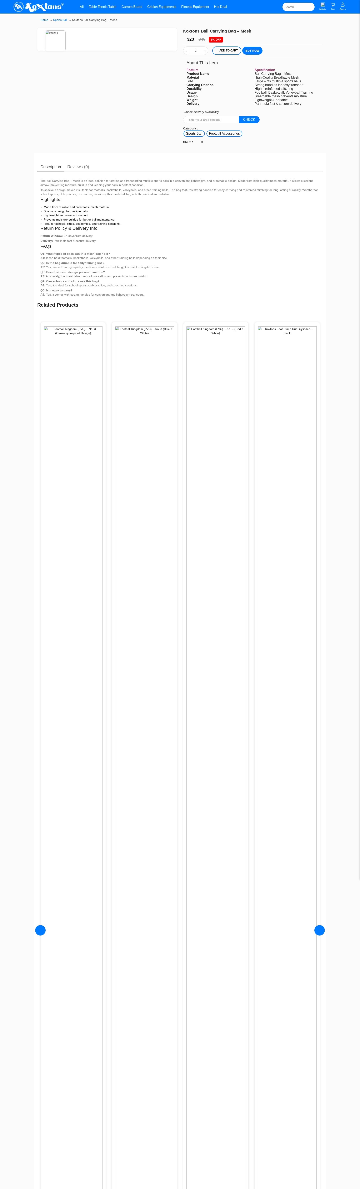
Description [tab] (50, 166)
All (81, 7)
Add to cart (228, 50)
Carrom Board (131, 7)
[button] (174, 31)
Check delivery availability (201, 112)
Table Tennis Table (102, 7)
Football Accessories (224, 133)
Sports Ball (60, 19)
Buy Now (252, 50)
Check (249, 119)
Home (44, 19)
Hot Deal (220, 7)
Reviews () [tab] (78, 166)
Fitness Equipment (195, 7)
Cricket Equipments (161, 7)
